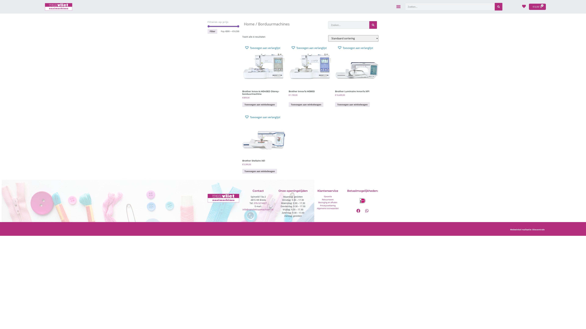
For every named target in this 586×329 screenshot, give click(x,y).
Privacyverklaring (328, 205)
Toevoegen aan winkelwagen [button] (259, 104)
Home (249, 24)
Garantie (328, 196)
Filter (212, 31)
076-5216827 (260, 203)
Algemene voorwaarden (328, 208)
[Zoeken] (498, 7)
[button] (398, 6)
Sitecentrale (538, 229)
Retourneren (328, 199)
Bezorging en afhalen (327, 202)
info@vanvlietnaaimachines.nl (258, 209)
